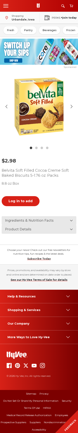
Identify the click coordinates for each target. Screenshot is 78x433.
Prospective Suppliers (13, 422)
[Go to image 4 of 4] (47, 147)
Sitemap (31, 393)
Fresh (10, 30)
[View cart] (71, 6)
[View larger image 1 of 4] (39, 106)
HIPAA (47, 407)
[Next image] (71, 106)
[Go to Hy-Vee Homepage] (39, 5)
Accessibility (39, 429)
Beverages (49, 30)
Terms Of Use (32, 407)
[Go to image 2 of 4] (36, 147)
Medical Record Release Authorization (29, 415)
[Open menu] (5, 5)
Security (67, 400)
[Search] (63, 6)
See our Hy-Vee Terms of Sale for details (39, 279)
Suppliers (35, 422)
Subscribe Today (39, 258)
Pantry (28, 30)
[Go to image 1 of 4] (31, 147)
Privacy (44, 393)
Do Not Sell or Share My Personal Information (30, 400)
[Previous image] (6, 106)
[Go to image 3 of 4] (42, 147)
